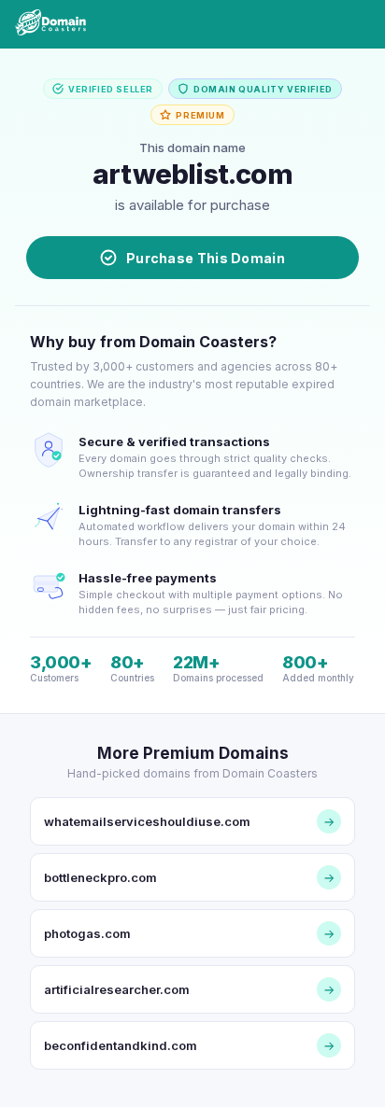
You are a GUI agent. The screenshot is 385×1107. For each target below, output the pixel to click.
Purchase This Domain (205, 258)
